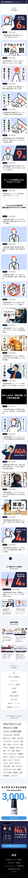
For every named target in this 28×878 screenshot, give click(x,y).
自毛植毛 (12, 747)
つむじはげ (20, 738)
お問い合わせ (11, 862)
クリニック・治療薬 (14, 684)
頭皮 (4, 750)
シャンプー (16, 744)
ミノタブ (10, 760)
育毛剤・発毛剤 (14, 696)
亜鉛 (4, 744)
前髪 (21, 772)
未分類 (14, 688)
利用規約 (18, 862)
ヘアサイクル (20, 757)
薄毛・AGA (14, 699)
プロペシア (16, 741)
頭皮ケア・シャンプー (14, 703)
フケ (9, 750)
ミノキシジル (7, 735)
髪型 (22, 741)
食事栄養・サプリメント (14, 707)
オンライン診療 (7, 772)
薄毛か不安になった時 (12, 724)
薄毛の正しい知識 (10, 727)
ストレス (5, 763)
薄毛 (13, 766)
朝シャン (17, 763)
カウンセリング (7, 769)
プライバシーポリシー (10, 866)
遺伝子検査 (6, 775)
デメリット (12, 757)
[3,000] (14, 820)
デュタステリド (12, 754)
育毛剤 (18, 750)
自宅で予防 (16, 735)
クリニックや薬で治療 (12, 731)
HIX (14, 673)
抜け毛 (9, 744)
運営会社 (19, 859)
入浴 (14, 769)
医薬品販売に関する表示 (14, 869)
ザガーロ (5, 747)
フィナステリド (7, 741)
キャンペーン (14, 681)
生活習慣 (14, 692)
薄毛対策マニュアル (11, 859)
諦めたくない (6, 738)
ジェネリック (14, 775)
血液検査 (15, 772)
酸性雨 (19, 769)
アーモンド (19, 766)
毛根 (22, 744)
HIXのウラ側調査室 (14, 677)
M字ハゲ (5, 757)
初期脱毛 (21, 754)
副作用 (13, 738)
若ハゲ (11, 763)
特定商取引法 (20, 866)
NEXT (17, 558)
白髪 (4, 760)
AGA (13, 750)
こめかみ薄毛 (6, 766)
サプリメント (19, 747)
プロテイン (17, 760)
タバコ (5, 754)
